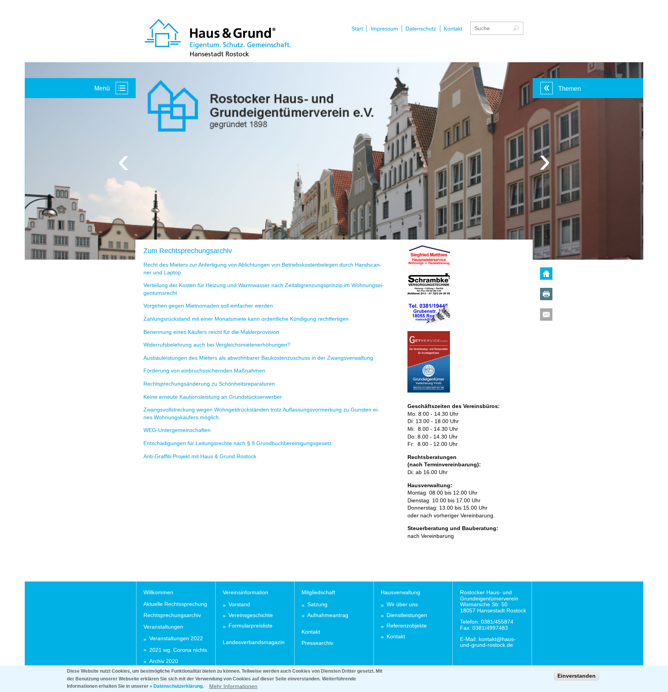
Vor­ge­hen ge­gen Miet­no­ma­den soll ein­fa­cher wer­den (208, 306)
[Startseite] (218, 38)
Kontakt (453, 29)
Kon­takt (311, 632)
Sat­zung (317, 604)
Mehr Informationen (233, 686)
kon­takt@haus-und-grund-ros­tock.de (488, 642)
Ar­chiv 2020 (163, 661)
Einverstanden (576, 676)
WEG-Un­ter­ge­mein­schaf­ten (177, 430)
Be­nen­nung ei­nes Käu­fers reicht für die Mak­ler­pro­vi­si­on (211, 332)
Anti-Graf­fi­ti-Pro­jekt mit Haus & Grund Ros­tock (199, 456)
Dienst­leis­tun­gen (407, 615)
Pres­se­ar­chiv (317, 643)
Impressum (384, 29)
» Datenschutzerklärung (176, 686)
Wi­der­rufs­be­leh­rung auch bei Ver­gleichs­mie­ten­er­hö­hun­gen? (216, 345)
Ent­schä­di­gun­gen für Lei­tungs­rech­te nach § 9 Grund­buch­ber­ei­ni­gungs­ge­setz (237, 443)
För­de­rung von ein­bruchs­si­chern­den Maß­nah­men (204, 370)
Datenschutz (421, 29)
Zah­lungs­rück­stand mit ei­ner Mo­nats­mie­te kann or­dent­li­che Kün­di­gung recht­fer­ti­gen (246, 319)
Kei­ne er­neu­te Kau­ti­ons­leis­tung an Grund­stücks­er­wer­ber (212, 397)
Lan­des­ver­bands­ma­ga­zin (254, 642)
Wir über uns (402, 604)
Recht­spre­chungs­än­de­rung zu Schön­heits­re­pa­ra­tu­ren (209, 384)
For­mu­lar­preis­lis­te (250, 626)
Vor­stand (239, 604)
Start (357, 29)
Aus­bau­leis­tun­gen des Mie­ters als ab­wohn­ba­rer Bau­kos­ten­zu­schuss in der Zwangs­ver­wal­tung (258, 358)
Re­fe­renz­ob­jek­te (407, 626)
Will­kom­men (158, 592)
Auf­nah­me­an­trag (327, 615)
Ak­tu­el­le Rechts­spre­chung (175, 604)
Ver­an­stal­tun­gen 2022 (176, 638)
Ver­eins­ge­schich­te (250, 615)
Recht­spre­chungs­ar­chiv (172, 615)
